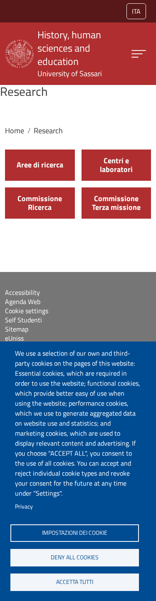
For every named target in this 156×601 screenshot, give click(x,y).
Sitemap (16, 329)
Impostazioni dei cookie (74, 533)
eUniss (14, 338)
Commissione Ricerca (39, 203)
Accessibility (22, 292)
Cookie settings (26, 310)
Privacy (24, 506)
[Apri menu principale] (138, 54)
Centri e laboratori (116, 165)
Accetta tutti (74, 582)
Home (14, 130)
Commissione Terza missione (116, 203)
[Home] (19, 44)
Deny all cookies (75, 557)
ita (136, 11)
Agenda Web (22, 301)
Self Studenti (23, 319)
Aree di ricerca (40, 164)
